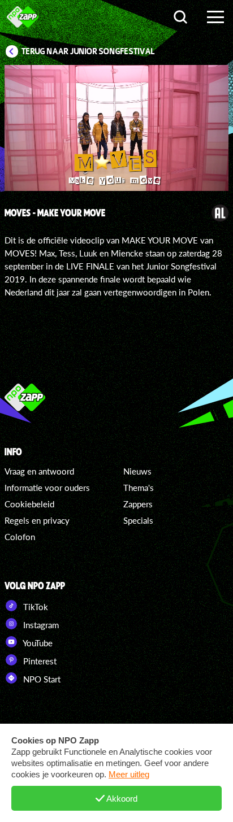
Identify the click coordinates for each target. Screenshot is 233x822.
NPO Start (41, 679)
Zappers (138, 504)
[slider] (118, 176)
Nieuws (137, 471)
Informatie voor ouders (47, 487)
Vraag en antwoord (39, 471)
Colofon (20, 537)
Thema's (138, 487)
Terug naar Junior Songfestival (88, 51)
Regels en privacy (37, 520)
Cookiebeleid (29, 504)
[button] (59, 130)
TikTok (34, 607)
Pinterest (39, 661)
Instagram (40, 625)
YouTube (37, 643)
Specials (138, 520)
